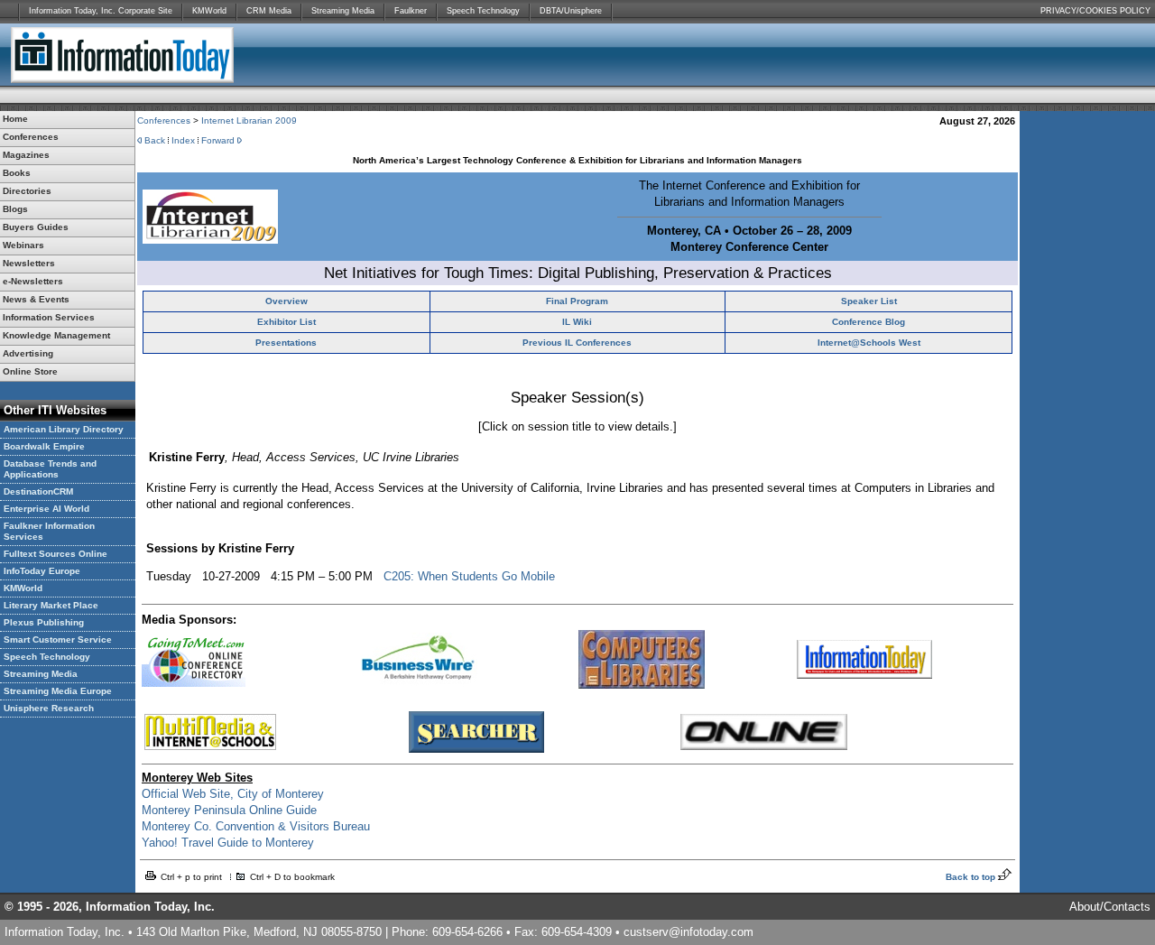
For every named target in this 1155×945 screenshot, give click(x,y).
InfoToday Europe (42, 571)
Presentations (286, 342)
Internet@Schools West (869, 342)
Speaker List (869, 301)
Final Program (577, 301)
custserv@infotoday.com (688, 932)
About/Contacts (1109, 906)
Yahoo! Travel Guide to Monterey (228, 842)
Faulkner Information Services (49, 531)
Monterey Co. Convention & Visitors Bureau (256, 826)
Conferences (163, 120)
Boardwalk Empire (44, 446)
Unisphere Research (49, 708)
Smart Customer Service (58, 639)
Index (183, 140)
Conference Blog (868, 322)
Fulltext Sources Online (55, 554)
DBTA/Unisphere (571, 10)
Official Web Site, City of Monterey (233, 794)
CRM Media (268, 10)
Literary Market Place (51, 605)
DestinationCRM (38, 491)
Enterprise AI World (46, 509)
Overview (286, 301)
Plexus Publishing (44, 622)
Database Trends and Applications (50, 469)
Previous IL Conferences (577, 342)
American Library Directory (64, 429)
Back (154, 140)
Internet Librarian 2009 (249, 120)
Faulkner (410, 10)
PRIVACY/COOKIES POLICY (1095, 10)
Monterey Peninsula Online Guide (229, 810)
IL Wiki (577, 322)
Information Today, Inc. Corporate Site (100, 10)
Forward (218, 140)
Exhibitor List (286, 322)
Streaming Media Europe (58, 691)
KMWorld (209, 10)
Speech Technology (483, 10)
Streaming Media (342, 10)
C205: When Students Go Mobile (469, 576)
